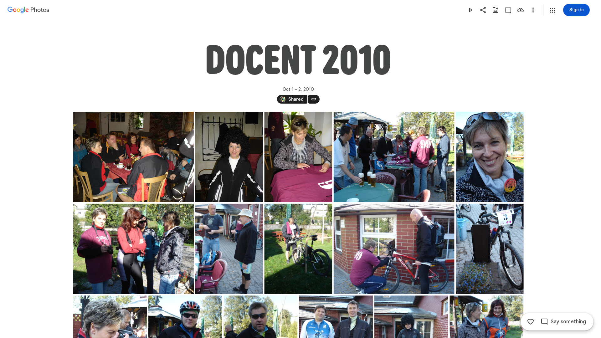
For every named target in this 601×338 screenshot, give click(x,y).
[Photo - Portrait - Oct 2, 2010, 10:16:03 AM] (298, 249)
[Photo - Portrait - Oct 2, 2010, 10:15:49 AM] (229, 249)
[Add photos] (495, 10)
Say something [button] (568, 322)
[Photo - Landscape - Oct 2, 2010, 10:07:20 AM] (393, 157)
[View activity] (508, 10)
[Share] (483, 10)
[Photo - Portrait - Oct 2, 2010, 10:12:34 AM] (489, 157)
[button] (552, 10)
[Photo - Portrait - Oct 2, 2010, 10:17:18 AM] (489, 249)
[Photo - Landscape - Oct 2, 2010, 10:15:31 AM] (133, 249)
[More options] (533, 10)
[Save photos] (520, 10)
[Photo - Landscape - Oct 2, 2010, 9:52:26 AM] (133, 157)
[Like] (530, 321)
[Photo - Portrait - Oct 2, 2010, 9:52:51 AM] (229, 157)
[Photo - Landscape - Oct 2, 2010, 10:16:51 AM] (393, 249)
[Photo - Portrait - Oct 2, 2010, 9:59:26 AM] (298, 157)
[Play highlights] (470, 10)
